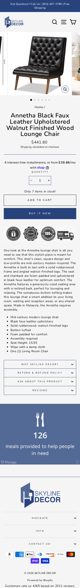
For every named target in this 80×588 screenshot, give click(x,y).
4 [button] (42, 100)
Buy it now (40, 213)
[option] (40, 6)
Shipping (26, 147)
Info (40, 531)
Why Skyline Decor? (40, 364)
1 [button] (31, 100)
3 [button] (39, 100)
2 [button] (35, 100)
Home (39, 107)
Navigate (40, 518)
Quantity (40, 172)
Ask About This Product (40, 381)
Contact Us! (40, 544)
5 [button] (46, 100)
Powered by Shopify (40, 580)
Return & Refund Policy (40, 372)
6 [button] (49, 100)
